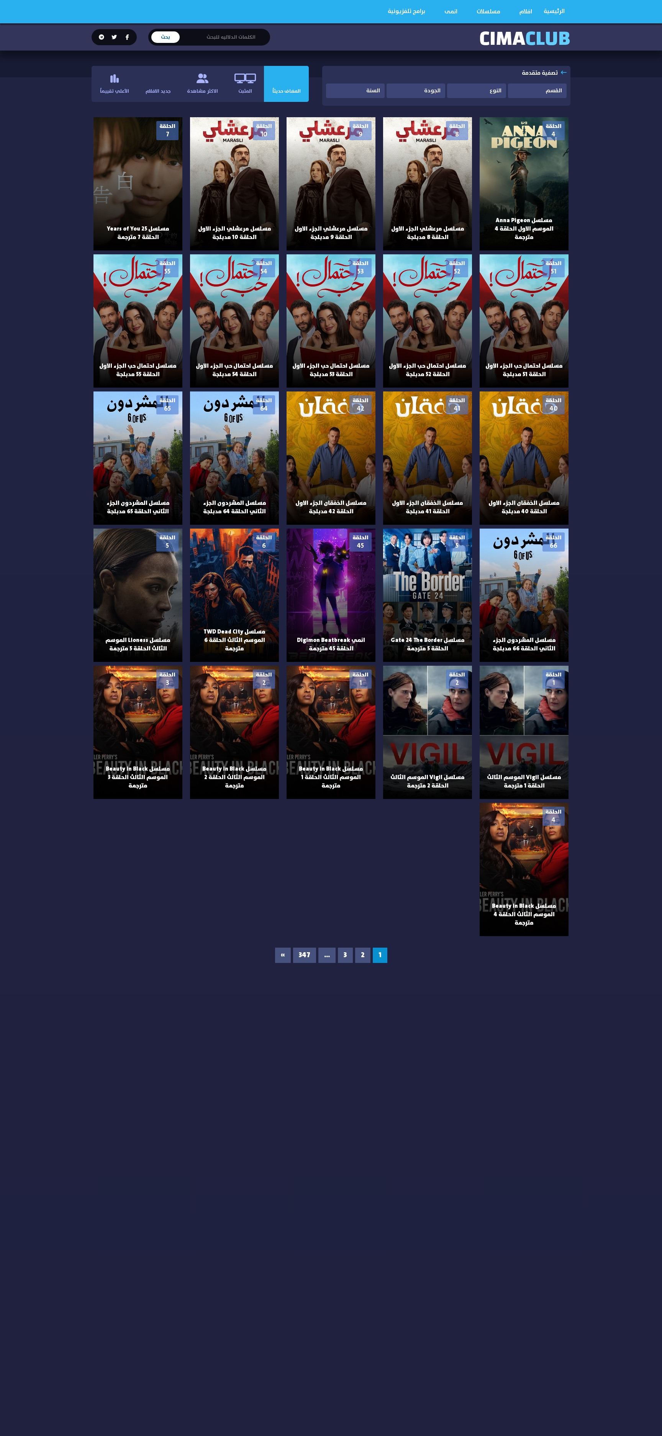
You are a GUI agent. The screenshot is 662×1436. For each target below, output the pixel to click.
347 (304, 955)
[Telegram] (101, 37)
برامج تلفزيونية (406, 11)
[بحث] (264, 32)
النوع (495, 91)
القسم (554, 91)
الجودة (432, 91)
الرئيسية (554, 11)
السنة (373, 91)
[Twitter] (114, 37)
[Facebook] (126, 37)
